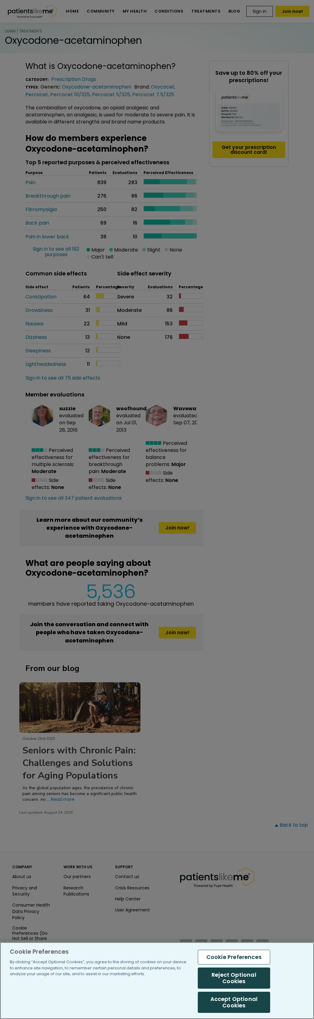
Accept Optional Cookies (234, 1002)
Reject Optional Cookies (234, 978)
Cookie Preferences (234, 957)
